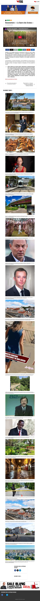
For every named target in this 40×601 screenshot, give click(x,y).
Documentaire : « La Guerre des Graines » (19, 23)
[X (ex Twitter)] (18, 570)
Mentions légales (22, 599)
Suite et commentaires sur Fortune (11, 79)
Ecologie (8, 20)
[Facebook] (15, 570)
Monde (11, 20)
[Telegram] (20, 570)
